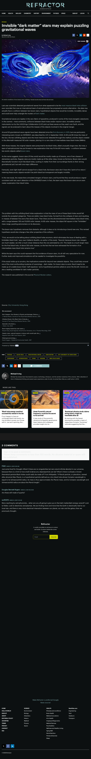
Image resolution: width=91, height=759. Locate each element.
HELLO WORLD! (6, 711)
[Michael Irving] (5, 376)
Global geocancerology (8, 338)
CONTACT (5, 728)
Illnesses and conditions (53, 711)
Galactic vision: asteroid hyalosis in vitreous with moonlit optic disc (20, 333)
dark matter (40, 114)
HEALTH (10, 13)
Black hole (20, 354)
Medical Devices (51, 723)
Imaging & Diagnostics (53, 721)
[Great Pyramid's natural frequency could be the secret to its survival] (46, 399)
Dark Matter (49, 354)
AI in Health (49, 718)
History (26, 718)
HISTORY (36, 13)
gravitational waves (34, 354)
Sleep (48, 738)
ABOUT (4, 716)
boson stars (25, 151)
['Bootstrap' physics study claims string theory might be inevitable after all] (77, 399)
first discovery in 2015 (61, 132)
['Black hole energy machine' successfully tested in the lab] (14, 399)
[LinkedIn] (80, 35)
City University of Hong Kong (67, 354)
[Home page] (45, 5)
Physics (4, 22)
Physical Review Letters (42, 275)
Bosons (42, 358)
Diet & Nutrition (51, 733)
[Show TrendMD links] (88, 345)
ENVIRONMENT (46, 13)
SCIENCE (26, 708)
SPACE (63, 13)
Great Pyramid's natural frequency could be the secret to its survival (44, 413)
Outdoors (71, 716)
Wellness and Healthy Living (54, 728)
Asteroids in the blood (8, 324)
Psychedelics (50, 726)
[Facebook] (73, 35)
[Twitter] (77, 35)
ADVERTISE (5, 721)
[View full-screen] (87, 41)
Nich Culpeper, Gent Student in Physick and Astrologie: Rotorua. (20, 314)
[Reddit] (84, 35)
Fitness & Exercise (51, 736)
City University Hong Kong (18, 305)
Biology (26, 713)
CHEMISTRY (27, 13)
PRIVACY (4, 726)
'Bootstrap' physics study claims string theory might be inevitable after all (77, 413)
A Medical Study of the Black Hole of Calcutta (14, 319)
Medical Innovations (52, 716)
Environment (28, 711)
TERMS (4, 723)
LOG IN (82, 13)
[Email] (88, 35)
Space (26, 726)
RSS (3, 731)
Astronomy (10, 358)
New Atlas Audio (55, 358)
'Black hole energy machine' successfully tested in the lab (13, 412)
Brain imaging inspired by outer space (12, 328)
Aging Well (49, 731)
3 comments (38, 366)
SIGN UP (75, 13)
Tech (70, 713)
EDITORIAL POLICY (7, 718)
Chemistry (27, 716)
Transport (72, 718)
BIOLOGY (18, 13)
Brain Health (50, 713)
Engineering (72, 711)
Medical (26, 721)
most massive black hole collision (74, 106)
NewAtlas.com (73, 708)
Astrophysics (23, 358)
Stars (34, 358)
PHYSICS (56, 13)
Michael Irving (16, 374)
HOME (4, 13)
